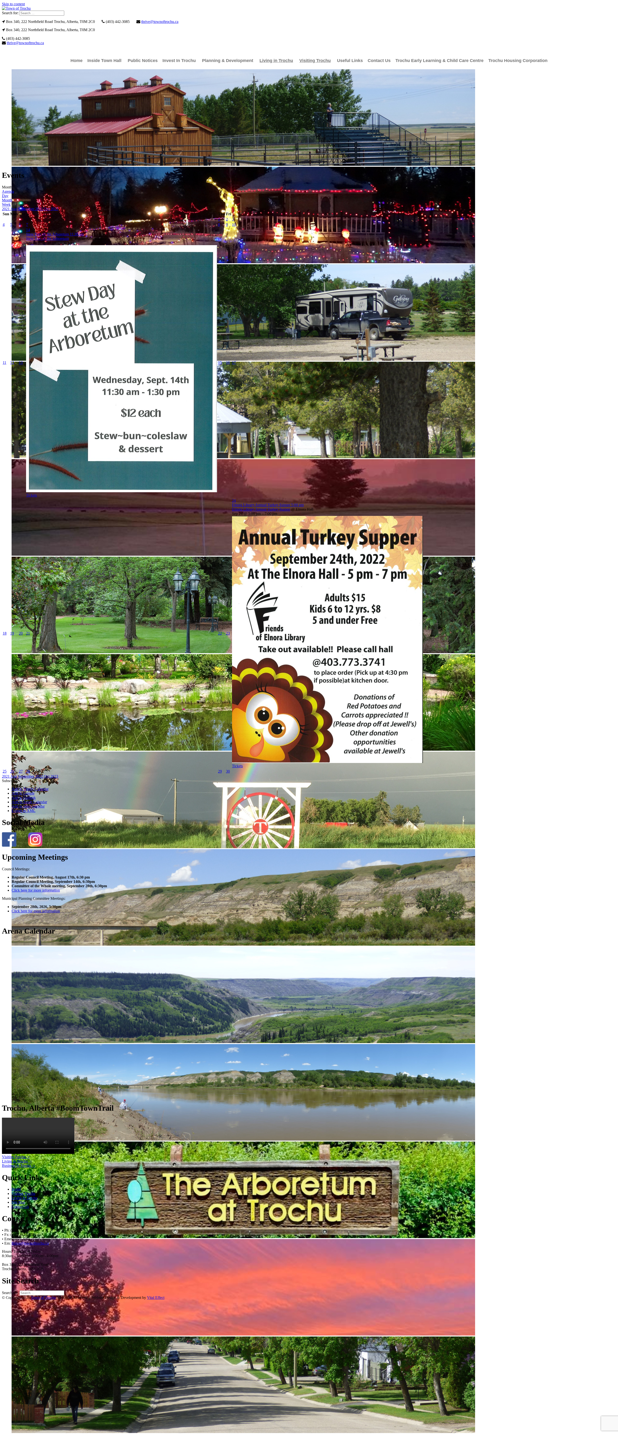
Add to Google (23, 793)
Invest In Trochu (179, 60)
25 (5, 771)
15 (220, 362)
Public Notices (143, 60)
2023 (54, 209)
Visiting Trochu (315, 60)
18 (5, 633)
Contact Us (379, 60)
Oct (47, 209)
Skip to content (13, 4)
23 (228, 633)
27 (21, 771)
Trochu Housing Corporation (518, 60)
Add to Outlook (24, 798)
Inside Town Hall (104, 60)
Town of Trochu (43, 1297)
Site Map (18, 1202)
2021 (6, 209)
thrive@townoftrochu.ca (159, 22)
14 (28, 230)
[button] (9, 781)
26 (12, 771)
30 (228, 771)
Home (76, 60)
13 (21, 362)
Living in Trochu (276, 60)
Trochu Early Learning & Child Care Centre (439, 60)
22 (220, 633)
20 (21, 633)
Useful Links (350, 60)
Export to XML (23, 811)
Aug (14, 209)
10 (234, 224)
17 (234, 362)
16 (228, 362)
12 (12, 362)
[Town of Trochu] (16, 8)
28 (28, 771)
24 (234, 501)
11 (4, 362)
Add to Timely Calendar (30, 789)
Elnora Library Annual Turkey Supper (261, 509)
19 (12, 633)
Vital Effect (155, 1297)
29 (220, 771)
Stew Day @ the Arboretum (47, 238)
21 (28, 633)
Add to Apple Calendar (29, 802)
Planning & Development (227, 60)
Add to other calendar (28, 806)
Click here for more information (36, 890)
